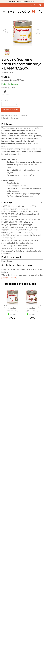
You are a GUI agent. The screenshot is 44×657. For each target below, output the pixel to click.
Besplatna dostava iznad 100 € (22, 1)
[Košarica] (40, 5)
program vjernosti (8, 278)
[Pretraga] (40, 11)
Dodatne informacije (11, 257)
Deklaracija (7, 202)
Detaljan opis (7, 124)
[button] (3, 11)
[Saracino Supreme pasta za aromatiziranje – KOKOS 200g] (12, 296)
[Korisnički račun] (31, 5)
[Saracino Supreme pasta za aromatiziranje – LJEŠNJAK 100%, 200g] (31, 296)
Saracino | (23, 116)
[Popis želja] (35, 5)
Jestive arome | (14, 116)
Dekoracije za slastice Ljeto (10, 118)
